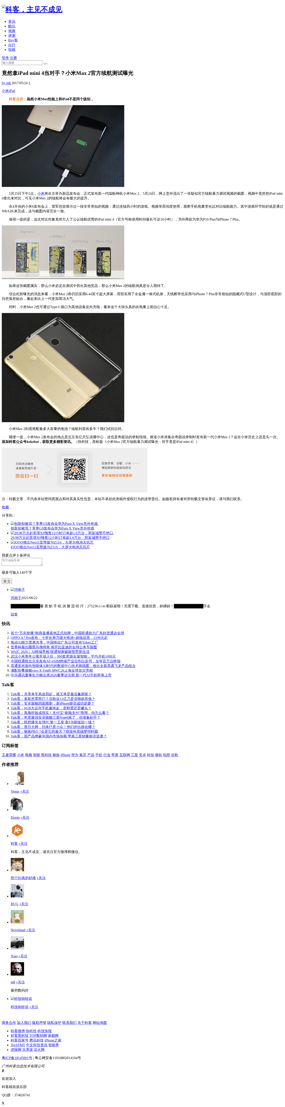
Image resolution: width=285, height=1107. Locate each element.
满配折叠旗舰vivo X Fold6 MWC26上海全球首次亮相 (52, 670)
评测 (11, 35)
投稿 (11, 49)
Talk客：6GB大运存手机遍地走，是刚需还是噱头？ (51, 708)
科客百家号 (19, 1040)
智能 (36, 755)
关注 (24, 791)
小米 (5, 91)
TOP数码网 (38, 1035)
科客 (14, 843)
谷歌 (174, 755)
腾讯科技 (36, 1040)
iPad (12, 91)
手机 (98, 755)
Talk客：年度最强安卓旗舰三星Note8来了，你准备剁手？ (55, 717)
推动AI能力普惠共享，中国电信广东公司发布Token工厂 (54, 642)
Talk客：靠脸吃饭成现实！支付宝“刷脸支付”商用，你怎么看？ (60, 713)
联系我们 (69, 1023)
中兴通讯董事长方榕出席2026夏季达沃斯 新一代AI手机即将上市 (61, 675)
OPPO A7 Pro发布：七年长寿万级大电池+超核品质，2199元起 (59, 638)
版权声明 (39, 1023)
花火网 (39, 1050)
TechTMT (18, 1045)
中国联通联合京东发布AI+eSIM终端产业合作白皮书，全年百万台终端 (65, 661)
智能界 (53, 1045)
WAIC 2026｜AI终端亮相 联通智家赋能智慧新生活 (50, 652)
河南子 (16, 598)
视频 (11, 31)
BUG (14, 904)
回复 (14, 614)
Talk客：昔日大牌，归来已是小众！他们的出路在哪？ (53, 727)
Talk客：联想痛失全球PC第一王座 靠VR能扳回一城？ (53, 722)
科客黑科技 (19, 1035)
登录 (5, 58)
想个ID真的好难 (23, 878)
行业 (106, 755)
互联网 (124, 755)
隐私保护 (54, 1023)
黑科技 (46, 755)
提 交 (7, 581)
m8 (13, 982)
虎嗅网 (16, 1050)
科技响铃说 (19, 1007)
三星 (134, 755)
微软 (158, 755)
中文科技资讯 (36, 1045)
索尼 (82, 755)
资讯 (11, 21)
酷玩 (11, 26)
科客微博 (18, 1031)
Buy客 (13, 40)
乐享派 (27, 1050)
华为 (74, 755)
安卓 (142, 755)
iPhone (65, 755)
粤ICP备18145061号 (17, 1058)
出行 (11, 45)
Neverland (18, 930)
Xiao (14, 956)
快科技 (31, 1031)
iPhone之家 (53, 1040)
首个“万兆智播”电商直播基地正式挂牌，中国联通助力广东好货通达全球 (67, 633)
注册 (13, 58)
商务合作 (9, 1023)
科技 (150, 755)
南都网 (53, 1035)
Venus (15, 791)
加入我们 (24, 1023)
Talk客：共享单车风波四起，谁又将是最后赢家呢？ (51, 694)
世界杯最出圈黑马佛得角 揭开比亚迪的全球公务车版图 (54, 647)
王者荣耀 (9, 755)
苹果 (114, 755)
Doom (15, 817)
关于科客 (84, 1023)
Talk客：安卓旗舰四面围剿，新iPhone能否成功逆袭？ (52, 703)
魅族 (56, 755)
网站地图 (100, 1023)
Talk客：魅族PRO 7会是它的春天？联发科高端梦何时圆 (54, 731)
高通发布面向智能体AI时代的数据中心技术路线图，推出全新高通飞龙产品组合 (73, 666)
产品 (90, 755)
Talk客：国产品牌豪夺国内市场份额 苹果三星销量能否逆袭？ (59, 736)
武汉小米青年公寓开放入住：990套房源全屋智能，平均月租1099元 (63, 656)
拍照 (166, 755)
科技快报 (44, 1031)
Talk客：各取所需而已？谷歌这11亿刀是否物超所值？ (53, 699)
